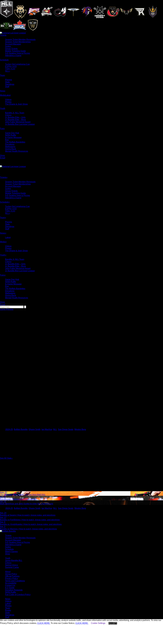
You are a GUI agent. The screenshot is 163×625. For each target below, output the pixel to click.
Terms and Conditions (15, 581)
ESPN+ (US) (11, 66)
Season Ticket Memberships (18, 42)
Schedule (9, 549)
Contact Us (10, 585)
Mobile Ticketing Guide (15, 51)
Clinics (8, 115)
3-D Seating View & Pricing (17, 53)
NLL (55, 429)
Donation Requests (14, 590)
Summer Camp (12, 567)
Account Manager (13, 44)
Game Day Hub (12, 133)
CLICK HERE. (43, 623)
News (7, 599)
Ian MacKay (47, 429)
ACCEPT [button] (112, 623)
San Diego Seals (65, 429)
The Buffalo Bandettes (15, 142)
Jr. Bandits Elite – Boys (15, 120)
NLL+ (7, 71)
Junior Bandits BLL (13, 560)
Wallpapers (10, 147)
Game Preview (6, 309)
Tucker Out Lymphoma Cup (17, 64)
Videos (8, 99)
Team (7, 608)
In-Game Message (13, 137)
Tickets (8, 535)
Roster (8, 610)
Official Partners (12, 576)
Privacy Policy (11, 578)
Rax (7, 140)
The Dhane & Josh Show (16, 104)
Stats (7, 82)
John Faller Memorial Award (17, 122)
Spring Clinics (11, 565)
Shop (7, 554)
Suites (8, 46)
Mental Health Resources (16, 151)
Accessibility (10, 583)
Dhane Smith (34, 429)
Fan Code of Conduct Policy (18, 594)
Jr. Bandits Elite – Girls (15, 117)
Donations (9, 144)
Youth (7, 558)
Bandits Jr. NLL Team (14, 113)
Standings (9, 84)
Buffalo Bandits (21, 429)
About (7, 572)
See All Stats (6, 458)
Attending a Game (13, 55)
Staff (7, 86)
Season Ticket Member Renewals (20, 39)
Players (8, 80)
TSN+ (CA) (10, 69)
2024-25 (9, 429)
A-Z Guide (9, 588)
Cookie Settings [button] (98, 623)
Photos (8, 102)
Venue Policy (11, 574)
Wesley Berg (80, 429)
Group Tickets (11, 49)
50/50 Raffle (10, 135)
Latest (8, 95)
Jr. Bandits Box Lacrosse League (20, 124)
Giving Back (10, 149)
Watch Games (11, 551)
